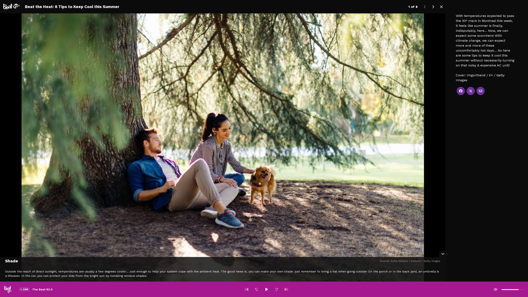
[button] (247, 289)
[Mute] (495, 289)
